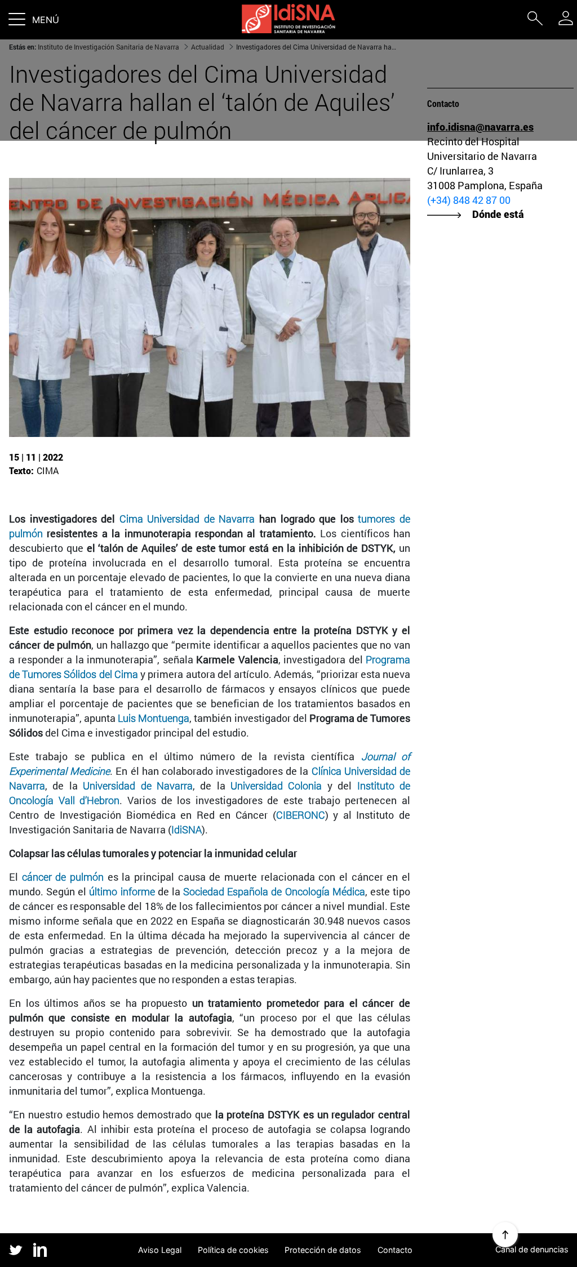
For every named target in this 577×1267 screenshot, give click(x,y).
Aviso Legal (159, 1250)
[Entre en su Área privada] (565, 18)
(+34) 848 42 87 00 (469, 200)
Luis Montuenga (153, 718)
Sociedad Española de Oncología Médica (274, 891)
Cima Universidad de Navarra (187, 518)
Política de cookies (233, 1250)
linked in (40, 1250)
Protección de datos (323, 1250)
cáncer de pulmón (63, 877)
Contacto (395, 1250)
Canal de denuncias (532, 1249)
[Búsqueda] (534, 20)
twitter (15, 1250)
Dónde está (498, 214)
